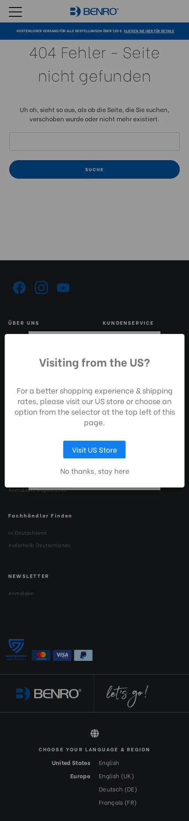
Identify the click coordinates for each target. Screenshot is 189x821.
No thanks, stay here (94, 470)
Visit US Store (94, 449)
